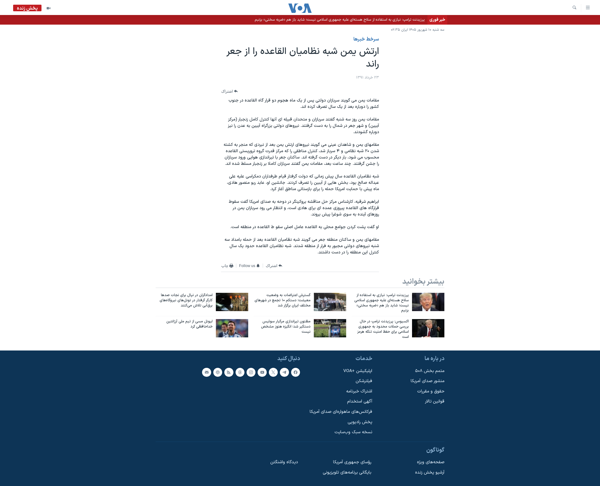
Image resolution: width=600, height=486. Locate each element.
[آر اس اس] (228, 372)
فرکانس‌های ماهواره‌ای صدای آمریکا (341, 412)
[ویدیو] (48, 8)
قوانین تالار (434, 401)
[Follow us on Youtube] (262, 372)
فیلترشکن (364, 381)
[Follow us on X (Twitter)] (273, 372)
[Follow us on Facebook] (295, 372)
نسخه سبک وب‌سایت (353, 432)
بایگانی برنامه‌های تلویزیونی (347, 472)
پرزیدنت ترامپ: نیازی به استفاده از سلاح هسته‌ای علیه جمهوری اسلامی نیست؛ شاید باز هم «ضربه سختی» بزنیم (340, 20)
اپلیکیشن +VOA (357, 371)
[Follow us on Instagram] (251, 372)
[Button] (229, 91)
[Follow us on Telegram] (284, 372)
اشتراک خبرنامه (359, 391)
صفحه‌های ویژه (430, 462)
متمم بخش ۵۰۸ (429, 371)
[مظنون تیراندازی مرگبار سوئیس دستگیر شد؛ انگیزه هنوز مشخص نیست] (330, 328)
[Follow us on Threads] (240, 372)
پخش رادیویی (360, 422)
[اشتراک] (206, 372)
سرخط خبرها (366, 39)
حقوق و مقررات (430, 391)
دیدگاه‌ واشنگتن (284, 462)
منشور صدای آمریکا (427, 381)
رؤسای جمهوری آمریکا (352, 462)
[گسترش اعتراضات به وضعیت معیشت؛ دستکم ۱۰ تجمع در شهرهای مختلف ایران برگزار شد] (330, 302)
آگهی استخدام (359, 401)
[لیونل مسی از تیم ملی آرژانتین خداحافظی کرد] (232, 328)
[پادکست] (217, 372)
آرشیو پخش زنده (429, 472)
